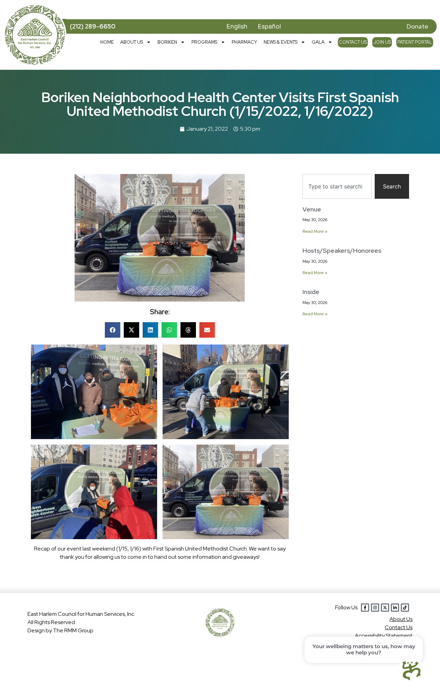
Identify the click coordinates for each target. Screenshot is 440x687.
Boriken (167, 42)
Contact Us (353, 42)
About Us (131, 42)
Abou (400, 619)
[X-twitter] (385, 607)
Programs (204, 42)
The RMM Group (73, 630)
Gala (318, 42)
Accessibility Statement (383, 635)
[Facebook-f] (365, 607)
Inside (310, 292)
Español (269, 26)
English (237, 26)
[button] (112, 330)
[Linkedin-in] (395, 607)
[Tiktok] (405, 607)
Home (107, 42)
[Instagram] (375, 607)
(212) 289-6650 (93, 26)
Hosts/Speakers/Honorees (341, 250)
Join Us (382, 42)
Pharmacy (244, 42)
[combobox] (337, 186)
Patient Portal (414, 42)
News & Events (280, 42)
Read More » (314, 231)
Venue (311, 209)
